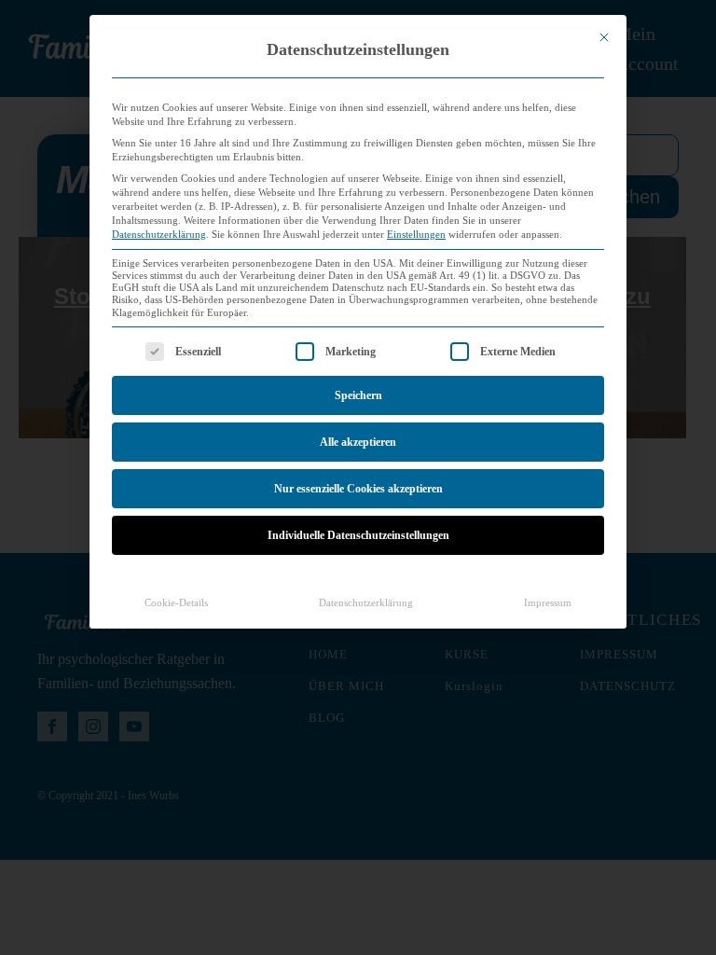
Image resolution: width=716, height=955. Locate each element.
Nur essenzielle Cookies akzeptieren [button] (358, 488)
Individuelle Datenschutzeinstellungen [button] (358, 535)
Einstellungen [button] (416, 234)
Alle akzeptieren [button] (358, 442)
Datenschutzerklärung (159, 234)
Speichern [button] (358, 395)
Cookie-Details (176, 603)
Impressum (547, 603)
